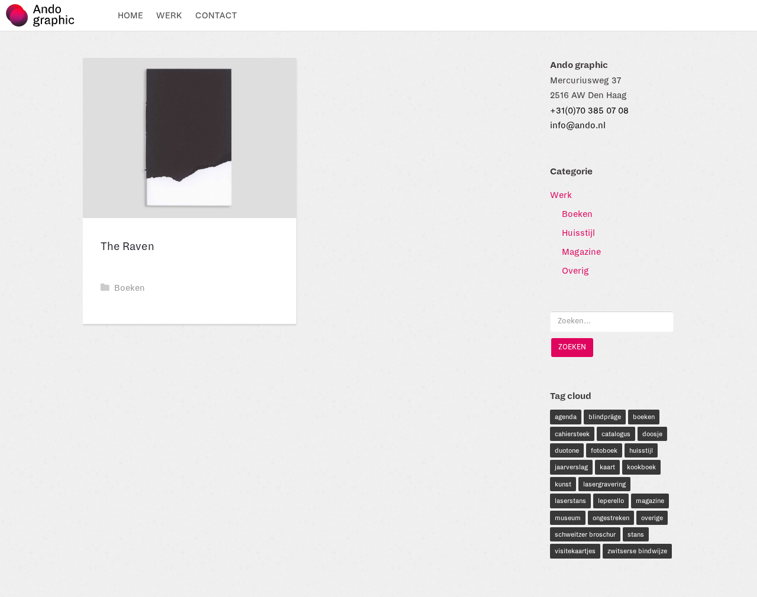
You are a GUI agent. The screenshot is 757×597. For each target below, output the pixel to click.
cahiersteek (572, 433)
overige (652, 517)
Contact (216, 15)
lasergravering (604, 484)
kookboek (641, 467)
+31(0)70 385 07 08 (589, 110)
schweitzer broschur (585, 534)
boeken (644, 416)
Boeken (129, 288)
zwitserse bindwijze (637, 550)
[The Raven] (189, 138)
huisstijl (641, 450)
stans (635, 534)
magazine (650, 500)
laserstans (570, 500)
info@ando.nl (578, 125)
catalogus (615, 433)
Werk (169, 15)
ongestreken (611, 517)
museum (568, 517)
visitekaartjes (575, 550)
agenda (566, 416)
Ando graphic (46, 15)
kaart (607, 467)
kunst (563, 484)
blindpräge (604, 416)
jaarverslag (571, 467)
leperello (611, 500)
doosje (652, 433)
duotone (567, 450)
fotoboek (604, 450)
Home (130, 15)
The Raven (127, 246)
